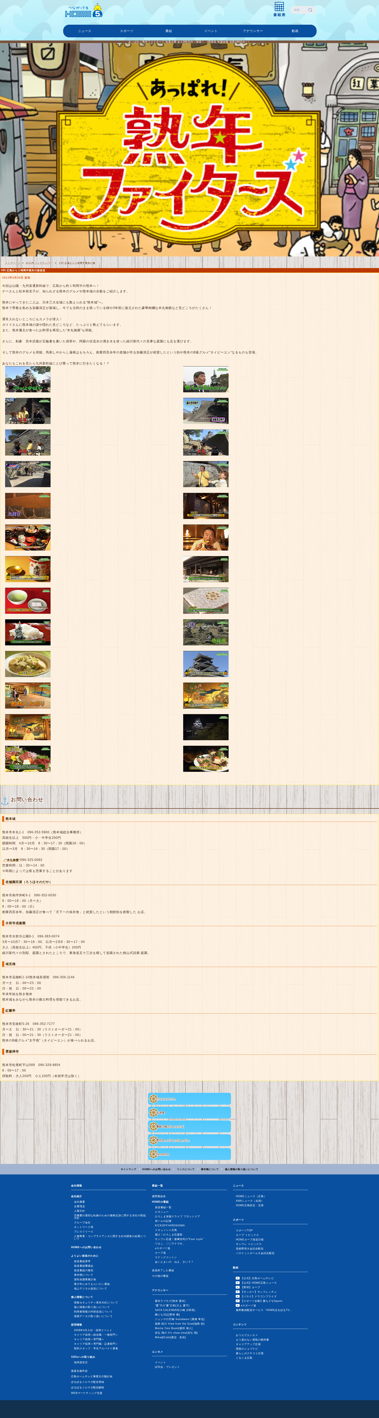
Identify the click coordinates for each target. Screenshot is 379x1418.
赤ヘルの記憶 (163, 1221)
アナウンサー (253, 31)
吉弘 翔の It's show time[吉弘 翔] (176, 1332)
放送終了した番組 (163, 1270)
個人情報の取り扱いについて (241, 1169)
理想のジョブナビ (247, 1348)
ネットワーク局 (83, 1227)
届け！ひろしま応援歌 (169, 1234)
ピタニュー (162, 1212)
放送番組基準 (82, 1261)
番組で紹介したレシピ (170, 1126)
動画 (295, 31)
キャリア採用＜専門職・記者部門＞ (96, 1344)
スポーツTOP (244, 1230)
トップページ (13, 263)
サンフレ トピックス (249, 1244)
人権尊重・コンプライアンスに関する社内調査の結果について (110, 1237)
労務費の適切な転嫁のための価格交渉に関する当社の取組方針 (110, 1216)
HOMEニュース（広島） (251, 1196)
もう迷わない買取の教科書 (252, 1339)
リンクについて (186, 1169)
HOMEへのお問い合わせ (156, 1169)
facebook (162, 1153)
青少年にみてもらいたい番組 (92, 1284)
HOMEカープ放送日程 (250, 1239)
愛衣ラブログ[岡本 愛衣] (170, 1301)
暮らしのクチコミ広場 (250, 1353)
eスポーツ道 (162, 1248)
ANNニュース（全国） (250, 1201)
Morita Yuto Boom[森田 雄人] (174, 1328)
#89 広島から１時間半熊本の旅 (76, 263)
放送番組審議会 (83, 1266)
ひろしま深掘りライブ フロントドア (177, 1216)
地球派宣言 (81, 1362)
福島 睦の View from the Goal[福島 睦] (180, 1323)
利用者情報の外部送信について (93, 1311)
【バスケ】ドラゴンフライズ (259, 1296)
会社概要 (79, 1201)
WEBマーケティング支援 (86, 1393)
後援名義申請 (79, 1371)
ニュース (84, 31)
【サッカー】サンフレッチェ (259, 1292)
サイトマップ (128, 1169)
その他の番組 (160, 1276)
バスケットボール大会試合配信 (255, 1253)
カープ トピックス (247, 1235)
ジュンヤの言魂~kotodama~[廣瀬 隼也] (180, 1319)
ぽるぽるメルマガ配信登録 (87, 1382)
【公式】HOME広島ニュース (259, 1282)
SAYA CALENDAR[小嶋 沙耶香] (175, 1310)
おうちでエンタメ (247, 1335)
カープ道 (160, 1252)
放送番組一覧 (163, 1207)
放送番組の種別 (83, 1270)
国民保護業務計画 (85, 1279)
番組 (168, 31)
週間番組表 (159, 1196)
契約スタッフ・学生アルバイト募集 (96, 1348)
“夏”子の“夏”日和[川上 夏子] (172, 1305)
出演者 (160, 1112)
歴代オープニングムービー (173, 1140)
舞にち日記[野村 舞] (167, 1314)
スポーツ (126, 31)
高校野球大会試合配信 (250, 1248)
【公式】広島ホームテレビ (257, 1278)
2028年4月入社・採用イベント (93, 1330)
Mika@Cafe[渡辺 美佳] (170, 1337)
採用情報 (76, 1324)
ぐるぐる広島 (244, 1358)
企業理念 (79, 1206)
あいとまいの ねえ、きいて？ (174, 1262)
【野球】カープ (250, 1287)
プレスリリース (83, 1231)
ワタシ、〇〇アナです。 (170, 1243)
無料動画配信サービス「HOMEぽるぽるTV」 (264, 1310)
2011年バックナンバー (39, 263)
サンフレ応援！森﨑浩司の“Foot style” (179, 1239)
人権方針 (79, 1211)
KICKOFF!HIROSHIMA (170, 1225)
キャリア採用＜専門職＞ (89, 1339)
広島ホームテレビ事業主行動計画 (92, 1376)
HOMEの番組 (160, 1201)
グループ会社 (82, 1222)
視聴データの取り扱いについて (93, 1316)
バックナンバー (166, 1098)
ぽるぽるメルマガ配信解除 (87, 1387)
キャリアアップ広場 (248, 1344)
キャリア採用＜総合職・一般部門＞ (96, 1334)
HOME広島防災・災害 (250, 1205)
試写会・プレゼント (167, 1367)
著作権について (210, 1169)
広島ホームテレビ (84, 10)
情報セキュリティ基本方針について (96, 1302)
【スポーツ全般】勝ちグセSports (262, 1301)
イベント (211, 31)
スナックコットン (166, 1257)
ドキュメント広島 (166, 1230)
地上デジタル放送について (90, 1288)
